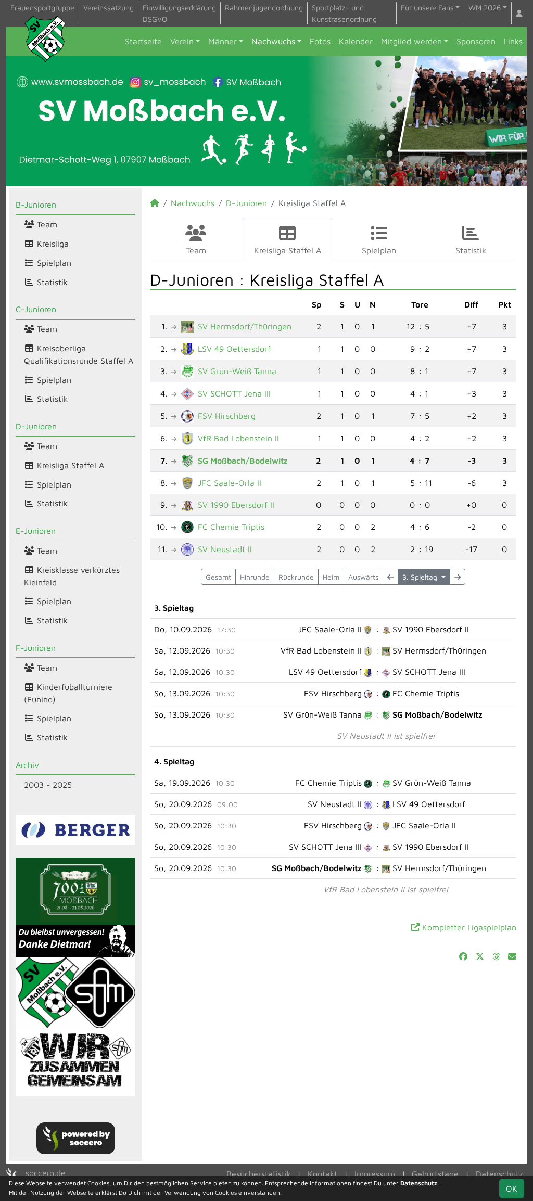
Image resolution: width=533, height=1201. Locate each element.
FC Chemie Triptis (231, 526)
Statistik (51, 282)
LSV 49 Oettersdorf (234, 348)
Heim (331, 576)
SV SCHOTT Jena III (234, 393)
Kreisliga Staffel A (69, 465)
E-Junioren (36, 530)
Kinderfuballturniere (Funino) (68, 693)
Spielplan (52, 262)
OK (511, 1188)
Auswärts (363, 576)
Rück (296, 576)
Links (513, 41)
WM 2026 (484, 7)
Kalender (356, 41)
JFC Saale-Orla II (229, 483)
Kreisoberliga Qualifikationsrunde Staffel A (78, 354)
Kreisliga (51, 243)
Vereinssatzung (108, 7)
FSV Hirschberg (227, 415)
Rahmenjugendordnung (264, 7)
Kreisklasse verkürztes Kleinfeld (72, 576)
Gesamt (218, 576)
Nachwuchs (273, 41)
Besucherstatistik (258, 1174)
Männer (222, 41)
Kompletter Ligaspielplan (468, 927)
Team (45, 224)
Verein (182, 41)
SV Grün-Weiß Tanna (237, 371)
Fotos (320, 41)
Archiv (27, 765)
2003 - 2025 (48, 784)
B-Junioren (36, 204)
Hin (255, 576)
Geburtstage (435, 1174)
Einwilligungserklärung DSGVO (179, 13)
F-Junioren (36, 648)
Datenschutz (499, 1174)
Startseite (143, 41)
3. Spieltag (420, 576)
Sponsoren (476, 41)
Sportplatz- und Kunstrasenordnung (344, 13)
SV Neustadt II (225, 549)
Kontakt (322, 1174)
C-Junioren (36, 309)
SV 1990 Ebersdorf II (236, 504)
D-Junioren (36, 426)
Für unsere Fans (427, 7)
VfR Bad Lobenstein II (238, 438)
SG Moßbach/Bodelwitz (243, 460)
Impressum (374, 1174)
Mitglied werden (411, 41)
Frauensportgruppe (42, 7)
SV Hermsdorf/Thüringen (244, 326)
